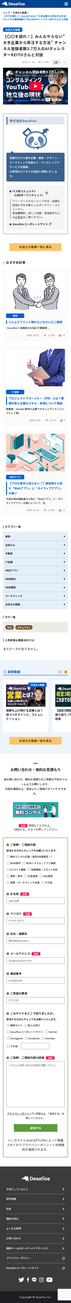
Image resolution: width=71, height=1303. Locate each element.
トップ (6, 12)
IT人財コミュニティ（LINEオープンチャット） (28, 193)
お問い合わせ (13, 1238)
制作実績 (11, 1199)
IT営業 (9, 562)
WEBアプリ (11, 570)
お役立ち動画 (20, 12)
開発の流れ (12, 1218)
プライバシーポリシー (19, 1113)
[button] (66, 672)
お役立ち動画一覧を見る (35, 741)
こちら (19, 217)
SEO (9, 627)
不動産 (9, 553)
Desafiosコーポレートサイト (30, 224)
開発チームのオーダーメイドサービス (27, 1248)
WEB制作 (10, 579)
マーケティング (13, 596)
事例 (7, 536)
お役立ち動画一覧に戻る (35, 247)
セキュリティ (24, 627)
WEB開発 (10, 587)
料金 (8, 1209)
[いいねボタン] (56, 62)
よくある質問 (13, 1228)
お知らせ (10, 545)
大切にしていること (17, 1189)
